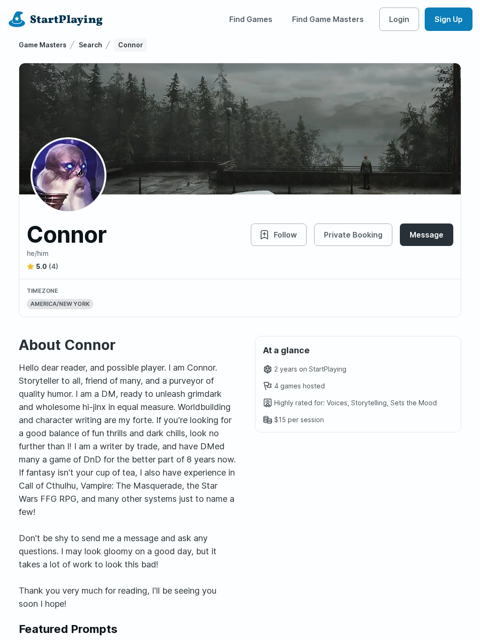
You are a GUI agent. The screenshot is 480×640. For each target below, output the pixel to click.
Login (399, 19)
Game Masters (43, 45)
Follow (285, 234)
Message (426, 234)
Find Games (250, 19)
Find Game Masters (328, 19)
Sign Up (449, 19)
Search (90, 45)
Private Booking (353, 234)
